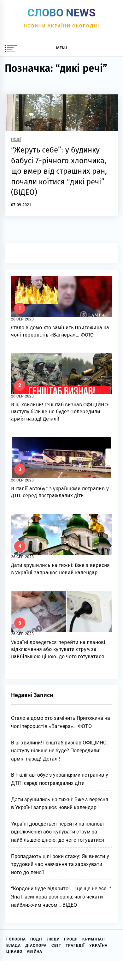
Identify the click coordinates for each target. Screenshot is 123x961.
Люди (53, 939)
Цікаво (14, 951)
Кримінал (93, 939)
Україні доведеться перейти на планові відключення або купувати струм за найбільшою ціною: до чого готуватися (58, 649)
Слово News (61, 12)
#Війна (34, 951)
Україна (98, 945)
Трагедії (75, 945)
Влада (13, 945)
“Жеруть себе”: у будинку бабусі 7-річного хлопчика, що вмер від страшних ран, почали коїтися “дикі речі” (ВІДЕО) (59, 171)
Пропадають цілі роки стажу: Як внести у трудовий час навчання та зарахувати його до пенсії (60, 864)
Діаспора (36, 945)
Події (16, 140)
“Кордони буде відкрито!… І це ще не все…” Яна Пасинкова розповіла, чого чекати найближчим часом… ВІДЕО (61, 897)
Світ (56, 945)
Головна (16, 939)
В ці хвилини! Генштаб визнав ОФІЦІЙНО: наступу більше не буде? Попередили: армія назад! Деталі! (60, 412)
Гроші (71, 939)
